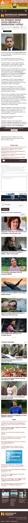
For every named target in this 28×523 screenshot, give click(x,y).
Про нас (3, 521)
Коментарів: (16, 27)
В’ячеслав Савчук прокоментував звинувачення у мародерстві (13, 151)
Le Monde (21, 60)
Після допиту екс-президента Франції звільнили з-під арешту (13, 154)
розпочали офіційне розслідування (10, 122)
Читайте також (14, 145)
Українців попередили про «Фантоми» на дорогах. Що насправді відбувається (13, 442)
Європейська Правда (16, 58)
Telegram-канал (16, 136)
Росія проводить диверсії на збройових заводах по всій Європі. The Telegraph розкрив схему (13, 484)
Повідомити (14, 130)
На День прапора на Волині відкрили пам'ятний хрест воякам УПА (5, 500)
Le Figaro (11, 79)
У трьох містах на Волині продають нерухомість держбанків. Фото (12, 474)
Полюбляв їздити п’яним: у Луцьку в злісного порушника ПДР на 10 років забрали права (12, 446)
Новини (14, 419)
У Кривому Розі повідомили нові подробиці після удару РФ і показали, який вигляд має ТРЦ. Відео (13, 423)
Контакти (8, 521)
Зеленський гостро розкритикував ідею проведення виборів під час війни (13, 470)
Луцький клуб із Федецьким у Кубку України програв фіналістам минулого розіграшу (11, 465)
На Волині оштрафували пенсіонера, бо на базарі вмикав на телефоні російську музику (13, 437)
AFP (7, 86)
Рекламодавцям (14, 521)
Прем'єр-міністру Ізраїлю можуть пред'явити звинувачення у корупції (12, 148)
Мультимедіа (14, 490)
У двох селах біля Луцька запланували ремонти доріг (12, 432)
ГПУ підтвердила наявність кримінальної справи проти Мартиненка (13, 157)
